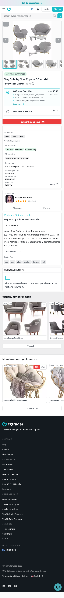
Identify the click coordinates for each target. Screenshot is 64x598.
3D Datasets (7, 469)
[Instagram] (16, 586)
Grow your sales (9, 499)
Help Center (7, 454)
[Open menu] (3, 9)
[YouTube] (10, 586)
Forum (5, 538)
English (35, 576)
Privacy (25, 576)
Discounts (6, 489)
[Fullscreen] (6, 24)
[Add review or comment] (58, 270)
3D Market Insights (10, 504)
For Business (8, 464)
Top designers (8, 528)
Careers (5, 449)
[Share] (51, 128)
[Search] (59, 15)
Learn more (17, 104)
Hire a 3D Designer (10, 474)
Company (6, 439)
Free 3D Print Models (11, 484)
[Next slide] (58, 40)
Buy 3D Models (8, 459)
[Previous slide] (5, 40)
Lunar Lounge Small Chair (13, 338)
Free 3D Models (9, 479)
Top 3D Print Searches (12, 519)
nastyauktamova (23, 197)
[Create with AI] (32, 9)
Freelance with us (10, 509)
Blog (4, 444)
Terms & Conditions (11, 576)
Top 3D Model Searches (12, 514)
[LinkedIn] (4, 586)
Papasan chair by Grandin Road (15, 400)
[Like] (12, 128)
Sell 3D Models (8, 494)
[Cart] (38, 9)
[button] (54, 15)
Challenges (7, 533)
